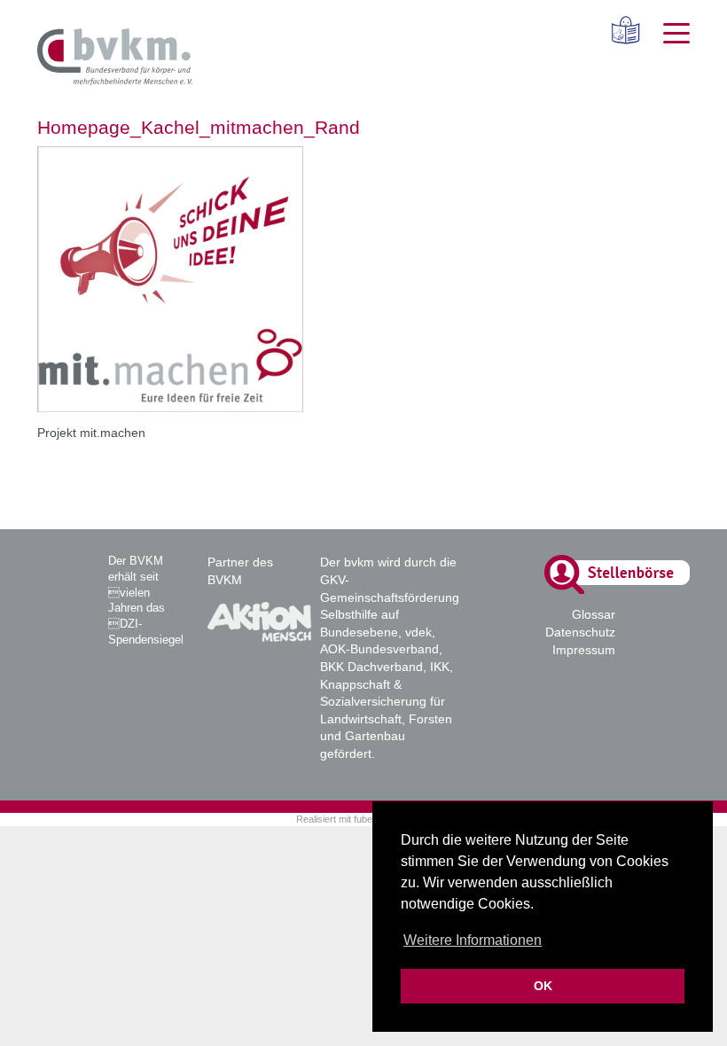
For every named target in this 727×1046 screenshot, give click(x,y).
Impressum (583, 650)
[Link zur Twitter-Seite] (679, 644)
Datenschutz (580, 632)
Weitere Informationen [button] (472, 940)
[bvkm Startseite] (114, 57)
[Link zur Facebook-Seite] (642, 644)
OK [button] (543, 986)
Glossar (593, 614)
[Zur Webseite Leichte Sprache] (619, 30)
